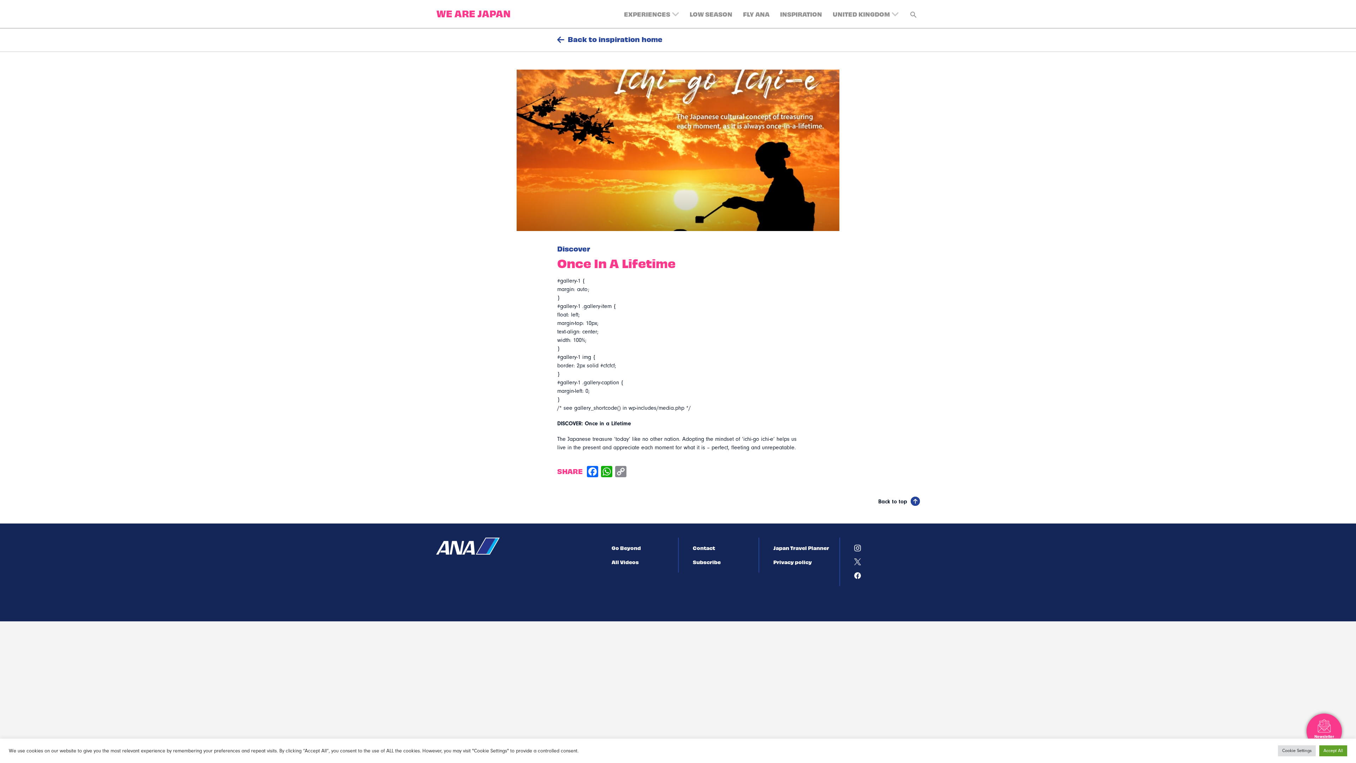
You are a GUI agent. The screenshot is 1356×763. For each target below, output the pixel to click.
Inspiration (801, 14)
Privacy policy (792, 562)
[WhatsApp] (607, 472)
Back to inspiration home (615, 39)
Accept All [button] (1333, 750)
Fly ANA (756, 14)
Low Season (711, 14)
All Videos (625, 562)
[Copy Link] (621, 472)
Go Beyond (626, 548)
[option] (678, 150)
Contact (704, 548)
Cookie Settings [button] (1297, 750)
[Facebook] (592, 472)
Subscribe (707, 562)
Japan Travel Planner (801, 548)
